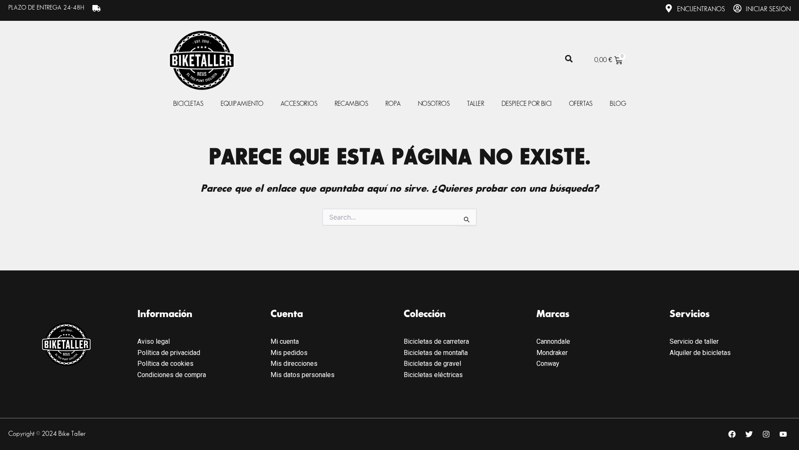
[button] (569, 59)
